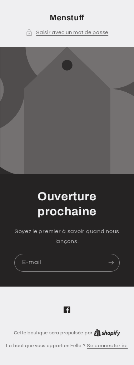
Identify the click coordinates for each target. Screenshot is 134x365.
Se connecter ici (107, 345)
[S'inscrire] (111, 262)
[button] (67, 32)
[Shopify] (107, 332)
